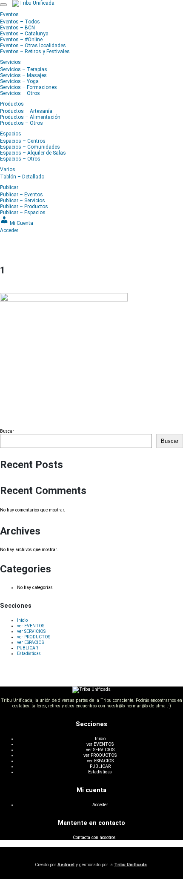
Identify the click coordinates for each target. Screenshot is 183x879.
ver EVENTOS (30, 626)
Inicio (22, 620)
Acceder (100, 804)
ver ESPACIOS (30, 642)
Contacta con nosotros (94, 837)
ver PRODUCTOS (33, 637)
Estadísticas (29, 653)
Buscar (7, 431)
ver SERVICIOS (31, 631)
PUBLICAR (27, 648)
